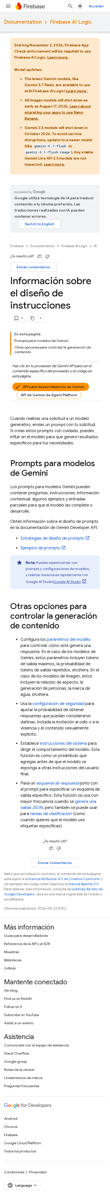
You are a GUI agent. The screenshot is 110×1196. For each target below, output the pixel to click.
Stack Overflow (16, 1053)
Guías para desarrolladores (26, 935)
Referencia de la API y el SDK (27, 943)
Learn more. (58, 57)
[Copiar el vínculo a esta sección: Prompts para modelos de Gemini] (53, 474)
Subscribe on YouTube (21, 1015)
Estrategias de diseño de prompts (52, 538)
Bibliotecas (12, 960)
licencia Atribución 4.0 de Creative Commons (64, 879)
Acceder (96, 6)
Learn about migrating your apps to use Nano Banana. (58, 112)
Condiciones (14, 1172)
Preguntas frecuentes (21, 1086)
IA (95, 246)
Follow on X (13, 1006)
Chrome (10, 1126)
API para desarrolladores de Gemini (54, 386)
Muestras (11, 952)
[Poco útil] (47, 256)
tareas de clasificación (51, 813)
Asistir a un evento (19, 1023)
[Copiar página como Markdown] (32, 318)
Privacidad (37, 1172)
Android (10, 1118)
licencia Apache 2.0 (83, 884)
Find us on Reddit (18, 998)
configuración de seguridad (58, 703)
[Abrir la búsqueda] (70, 6)
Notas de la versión (19, 1069)
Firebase (17, 246)
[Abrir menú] (8, 6)
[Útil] (39, 256)
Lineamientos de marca (23, 1077)
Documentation (23, 22)
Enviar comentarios (33, 267)
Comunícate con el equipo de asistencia (36, 1045)
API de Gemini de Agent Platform (49, 395)
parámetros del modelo (69, 639)
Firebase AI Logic (71, 22)
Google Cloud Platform (22, 1143)
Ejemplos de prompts (40, 548)
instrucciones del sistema (63, 743)
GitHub (10, 968)
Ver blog (10, 990)
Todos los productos (20, 1151)
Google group (15, 1061)
